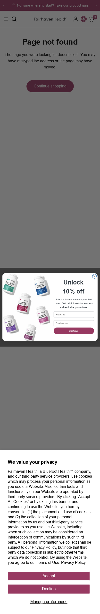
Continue (74, 330)
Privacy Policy (73, 562)
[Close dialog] (94, 276)
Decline (49, 588)
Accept (48, 576)
